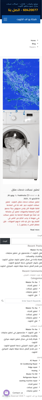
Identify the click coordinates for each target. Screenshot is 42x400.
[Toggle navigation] (5, 19)
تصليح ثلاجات (32, 285)
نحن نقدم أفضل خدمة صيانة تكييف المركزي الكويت (21, 266)
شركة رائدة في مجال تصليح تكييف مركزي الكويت (22, 259)
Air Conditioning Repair (28, 364)
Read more (34, 229)
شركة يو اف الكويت (27, 19)
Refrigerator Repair (30, 377)
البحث (39, 235)
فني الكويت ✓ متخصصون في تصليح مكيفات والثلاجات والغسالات (24, 254)
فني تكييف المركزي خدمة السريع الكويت (25, 262)
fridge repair (32, 367)
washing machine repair (28, 380)
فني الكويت (32, 295)
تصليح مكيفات (31, 292)
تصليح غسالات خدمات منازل (25, 189)
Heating (34, 370)
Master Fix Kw (36, 249)
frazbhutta (22, 195)
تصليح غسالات (31, 288)
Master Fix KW (31, 374)
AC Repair (33, 360)
